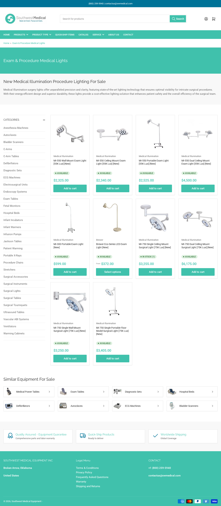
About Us (113, 34)
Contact (128, 34)
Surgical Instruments (15, 283)
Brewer (99, 240)
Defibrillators (10, 163)
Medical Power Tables (27, 391)
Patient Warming (12, 248)
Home (6, 34)
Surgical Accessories (15, 276)
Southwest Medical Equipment (26, 501)
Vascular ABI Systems (16, 319)
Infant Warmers (12, 227)
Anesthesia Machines (15, 127)
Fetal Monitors (11, 205)
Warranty (81, 481)
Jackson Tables (12, 241)
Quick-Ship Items (64, 34)
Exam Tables (10, 198)
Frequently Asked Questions (92, 477)
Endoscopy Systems (15, 191)
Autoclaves (9, 135)
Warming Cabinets (14, 333)
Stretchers (9, 269)
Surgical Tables (12, 298)
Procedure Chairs (13, 262)
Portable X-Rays (12, 255)
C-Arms (7, 149)
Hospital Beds (11, 213)
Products (19, 34)
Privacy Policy (84, 472)
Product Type (40, 34)
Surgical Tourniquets (15, 305)
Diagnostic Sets (12, 170)
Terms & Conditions (87, 468)
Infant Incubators (13, 220)
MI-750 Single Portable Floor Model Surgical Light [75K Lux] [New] (112, 330)
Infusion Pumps (12, 234)
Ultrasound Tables (13, 312)
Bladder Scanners (13, 142)
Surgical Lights (12, 291)
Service (97, 34)
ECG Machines (11, 177)
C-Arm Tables (11, 156)
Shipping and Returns (88, 486)
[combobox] (123, 19)
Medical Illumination (63, 156)
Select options (112, 271)
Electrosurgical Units (15, 184)
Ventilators (9, 326)
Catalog (83, 34)
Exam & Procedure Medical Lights (28, 43)
